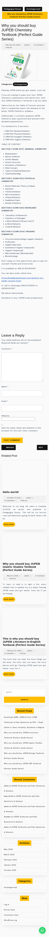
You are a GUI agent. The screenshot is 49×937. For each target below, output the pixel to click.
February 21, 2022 (14, 651)
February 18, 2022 (13, 45)
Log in (6, 904)
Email (4, 401)
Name (4, 386)
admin (26, 45)
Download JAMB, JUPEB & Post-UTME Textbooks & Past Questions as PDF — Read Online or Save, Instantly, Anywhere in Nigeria (24, 722)
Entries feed (9, 910)
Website (5, 416)
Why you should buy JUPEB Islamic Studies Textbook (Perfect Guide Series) (21, 567)
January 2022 (10, 865)
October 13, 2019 (13, 498)
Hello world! (11, 492)
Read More (9, 525)
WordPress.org (10, 920)
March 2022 (9, 854)
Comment (6, 349)
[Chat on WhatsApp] (42, 930)
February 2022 (10, 860)
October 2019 (10, 870)
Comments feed (11, 915)
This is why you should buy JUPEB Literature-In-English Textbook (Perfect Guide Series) (24, 641)
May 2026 (8, 849)
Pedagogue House (12, 9)
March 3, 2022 (12, 576)
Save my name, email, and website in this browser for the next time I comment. (21, 429)
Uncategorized (33, 9)
